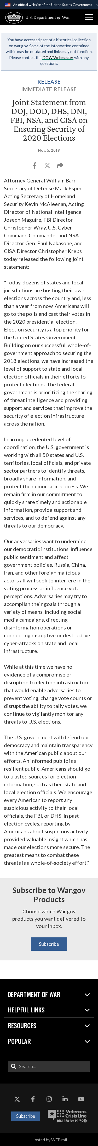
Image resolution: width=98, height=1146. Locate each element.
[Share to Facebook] (34, 167)
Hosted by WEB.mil (49, 1139)
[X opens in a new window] (17, 1099)
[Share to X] (47, 167)
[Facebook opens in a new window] (32, 1099)
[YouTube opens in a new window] (81, 1099)
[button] (89, 17)
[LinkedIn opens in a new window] (65, 1099)
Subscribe (49, 944)
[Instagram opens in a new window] (49, 1099)
